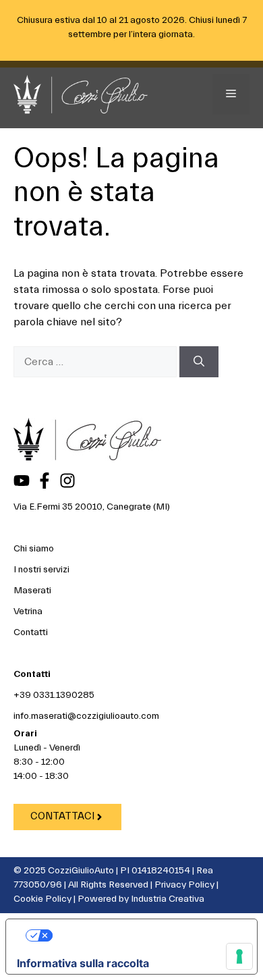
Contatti (30, 632)
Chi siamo (33, 548)
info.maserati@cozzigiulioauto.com (86, 716)
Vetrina (27, 611)
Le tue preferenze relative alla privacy (145, 935)
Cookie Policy (42, 899)
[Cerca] (198, 361)
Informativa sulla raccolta (83, 963)
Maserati (32, 590)
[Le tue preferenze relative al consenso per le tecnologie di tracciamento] (239, 956)
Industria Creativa (167, 899)
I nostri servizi (41, 569)
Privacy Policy (184, 884)
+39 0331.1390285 (53, 695)
